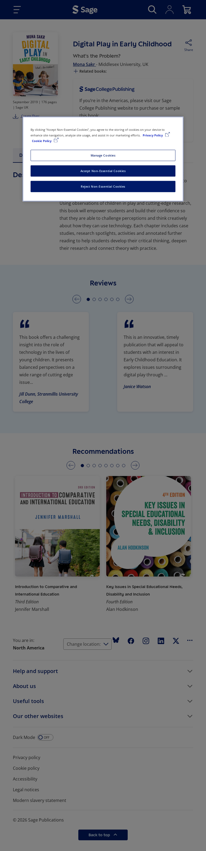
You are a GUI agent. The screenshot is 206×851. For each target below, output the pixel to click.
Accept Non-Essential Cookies (103, 171)
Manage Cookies (103, 155)
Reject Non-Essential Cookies (103, 186)
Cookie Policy (42, 141)
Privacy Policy (153, 135)
